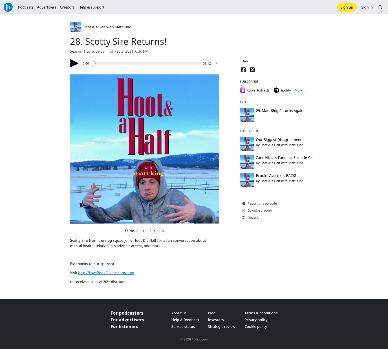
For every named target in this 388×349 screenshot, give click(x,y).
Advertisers (46, 7)
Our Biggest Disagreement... (280, 139)
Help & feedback (185, 319)
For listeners (124, 326)
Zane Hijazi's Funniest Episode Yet (284, 157)
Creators (67, 7)
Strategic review (221, 326)
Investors (216, 319)
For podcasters (126, 313)
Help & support (91, 7)
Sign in (367, 7)
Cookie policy (256, 326)
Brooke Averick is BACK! (276, 175)
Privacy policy (256, 319)
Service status (183, 326)
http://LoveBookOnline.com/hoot (106, 272)
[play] (74, 63)
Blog (212, 313)
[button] (380, 7)
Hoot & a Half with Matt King (107, 27)
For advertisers (127, 320)
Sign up (346, 7)
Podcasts (25, 7)
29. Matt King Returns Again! (280, 110)
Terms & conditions (261, 313)
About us (179, 313)
